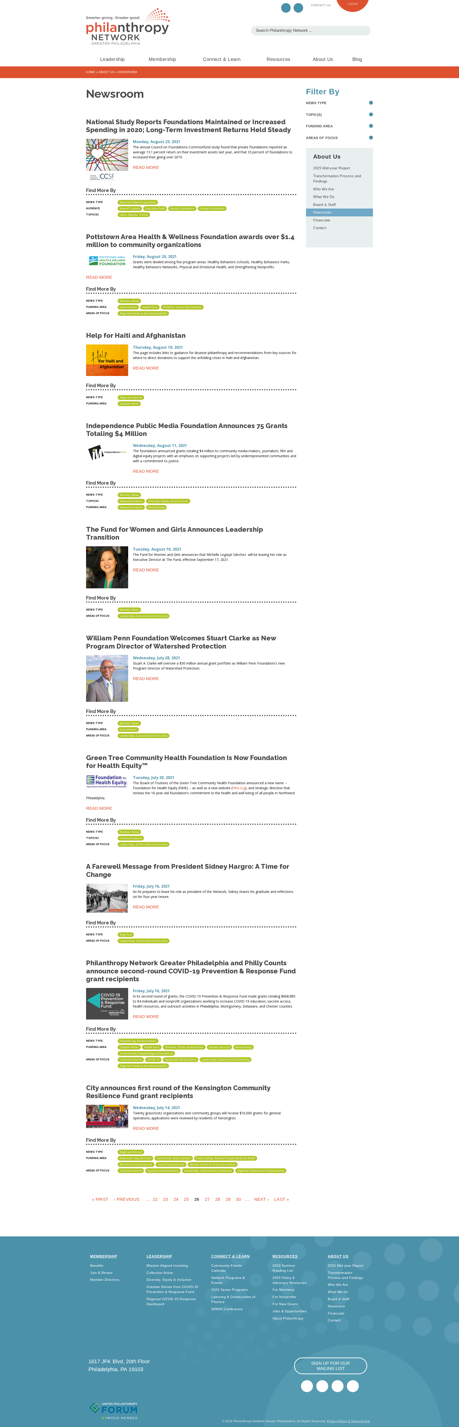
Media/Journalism (131, 501)
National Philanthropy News (138, 202)
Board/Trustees (130, 208)
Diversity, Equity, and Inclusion (168, 501)
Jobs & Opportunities (289, 1311)
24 (176, 1199)
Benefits (96, 1265)
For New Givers (285, 1304)
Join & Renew (101, 1273)
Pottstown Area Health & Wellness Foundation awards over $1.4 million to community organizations (190, 241)
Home (90, 72)
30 (238, 1199)
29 (228, 1199)
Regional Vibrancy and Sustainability (143, 313)
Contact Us (321, 5)
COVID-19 (153, 1059)
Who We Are (323, 189)
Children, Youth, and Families (182, 307)
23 (165, 1199)
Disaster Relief (129, 403)
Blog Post (126, 934)
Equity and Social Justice (181, 1059)
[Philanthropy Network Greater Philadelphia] (128, 26)
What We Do (323, 197)
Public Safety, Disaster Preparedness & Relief (225, 1158)
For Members (284, 1290)
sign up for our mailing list (330, 1366)
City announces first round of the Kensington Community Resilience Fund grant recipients (178, 1092)
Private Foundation (212, 208)
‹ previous (126, 1199)
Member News (129, 301)
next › (261, 1199)
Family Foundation (182, 208)
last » (281, 1199)
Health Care (150, 307)
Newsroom (322, 212)
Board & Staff (324, 205)
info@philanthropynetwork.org (338, 1386)
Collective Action (131, 1059)
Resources (278, 59)
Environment (128, 307)
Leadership (112, 59)
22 (155, 1199)
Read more (146, 168)
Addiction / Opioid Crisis (135, 1158)
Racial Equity (156, 507)
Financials (321, 220)
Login (353, 3)
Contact (319, 228)
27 (207, 1199)
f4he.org (238, 788)
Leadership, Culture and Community (143, 616)
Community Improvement (174, 1158)
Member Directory (104, 1280)
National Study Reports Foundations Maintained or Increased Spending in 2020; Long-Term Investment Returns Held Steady (188, 126)
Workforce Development (136, 1164)
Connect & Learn (222, 59)
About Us (323, 59)
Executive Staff (155, 208)
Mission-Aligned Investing (167, 1265)
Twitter (286, 8)
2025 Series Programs (229, 1290)
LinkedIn (298, 8)
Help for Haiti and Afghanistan (136, 335)
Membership (162, 59)
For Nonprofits (284, 1297)
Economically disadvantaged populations (146, 1053)
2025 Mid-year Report (331, 168)
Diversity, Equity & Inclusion (169, 1280)
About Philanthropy (288, 1318)
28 (217, 1199)
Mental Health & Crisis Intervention (213, 1164)
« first (100, 1199)
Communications (131, 838)
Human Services (219, 1047)
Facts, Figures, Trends (134, 214)
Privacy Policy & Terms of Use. (349, 1421)
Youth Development (171, 1164)
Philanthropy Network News (138, 1041)
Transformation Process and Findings (337, 178)
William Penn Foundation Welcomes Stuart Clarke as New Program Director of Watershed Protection (181, 642)
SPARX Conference (227, 1309)
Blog (357, 59)
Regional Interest (131, 397)
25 (186, 1199)
